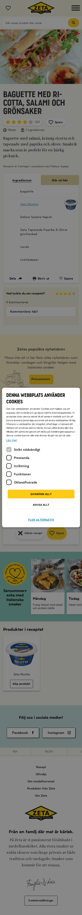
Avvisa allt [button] (41, 505)
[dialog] (41, 457)
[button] (41, 517)
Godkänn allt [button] (41, 494)
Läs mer (11, 440)
